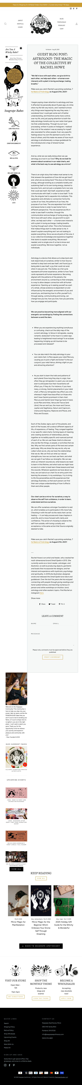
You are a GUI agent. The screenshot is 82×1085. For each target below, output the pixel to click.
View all (16, 869)
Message (35, 634)
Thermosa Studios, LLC (61, 1077)
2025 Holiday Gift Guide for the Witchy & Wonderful (63, 925)
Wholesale (61, 22)
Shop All (20, 24)
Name (33, 623)
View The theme (41, 998)
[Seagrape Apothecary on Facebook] (9, 1065)
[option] (41, 5)
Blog (62, 19)
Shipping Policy (9, 1027)
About (20, 20)
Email (56, 623)
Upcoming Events (10, 1037)
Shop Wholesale (9, 1034)
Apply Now (66, 998)
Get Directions (15, 996)
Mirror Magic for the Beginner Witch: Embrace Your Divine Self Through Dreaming (41, 928)
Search (6, 1023)
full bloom (48, 49)
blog (32, 919)
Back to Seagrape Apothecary (42, 946)
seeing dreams (38, 919)
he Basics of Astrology (40, 92)
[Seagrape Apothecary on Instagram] (5, 1065)
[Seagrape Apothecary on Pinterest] (14, 1065)
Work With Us (9, 1044)
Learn (20, 27)
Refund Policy (9, 1030)
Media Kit (7, 1048)
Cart (61, 29)
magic (61, 919)
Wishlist (61, 25)
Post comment (52, 657)
